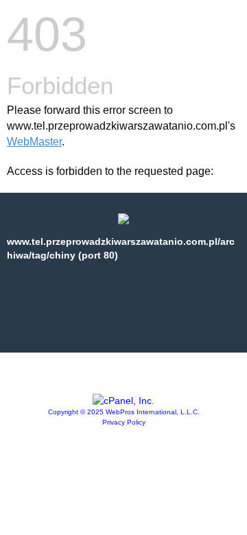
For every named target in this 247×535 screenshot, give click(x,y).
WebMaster (34, 141)
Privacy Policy (123, 422)
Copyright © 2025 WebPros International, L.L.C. (124, 412)
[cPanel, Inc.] (123, 400)
